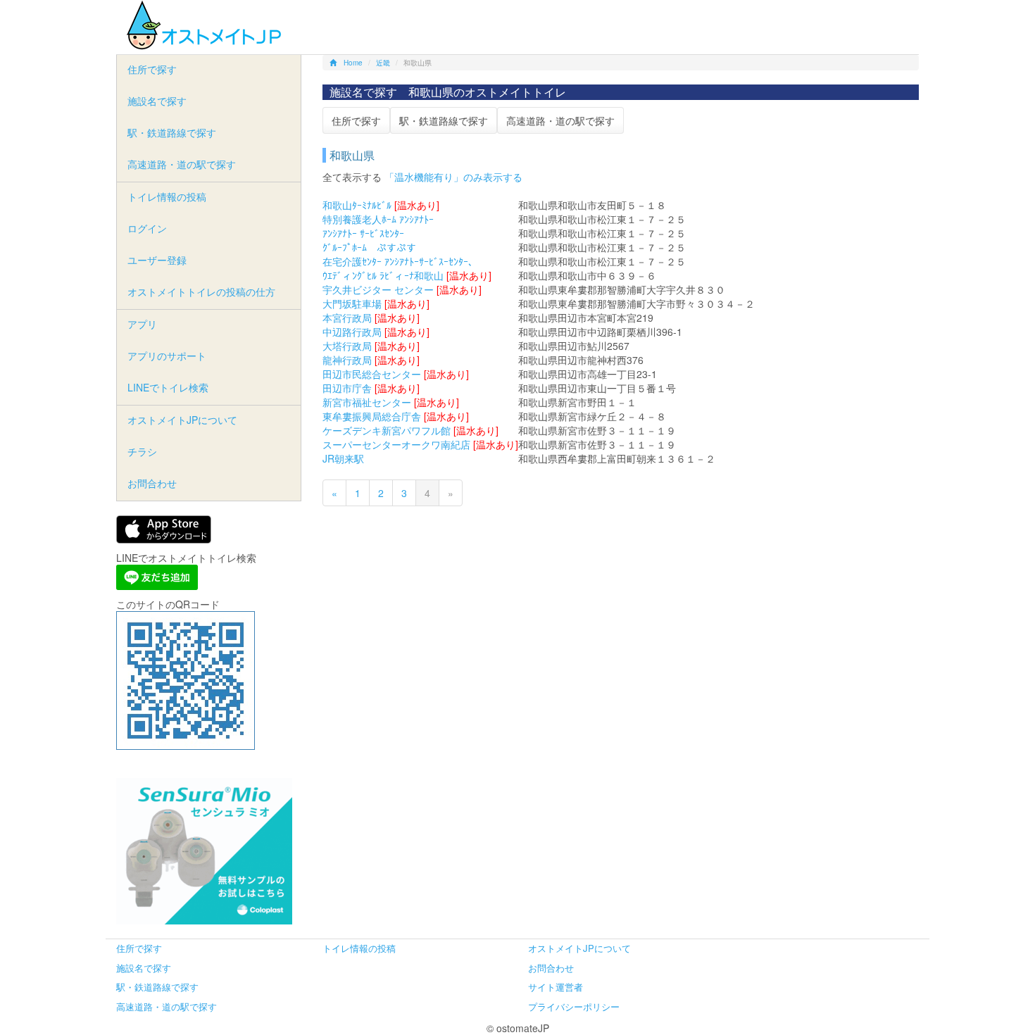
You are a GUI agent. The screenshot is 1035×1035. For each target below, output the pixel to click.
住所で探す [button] (356, 120)
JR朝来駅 (343, 458)
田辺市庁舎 (347, 388)
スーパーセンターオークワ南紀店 (396, 444)
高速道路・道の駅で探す (181, 164)
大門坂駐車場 (352, 303)
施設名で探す (157, 101)
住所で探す (152, 69)
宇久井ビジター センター (378, 289)
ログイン (147, 228)
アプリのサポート (166, 356)
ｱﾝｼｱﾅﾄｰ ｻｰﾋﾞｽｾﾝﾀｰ (363, 233)
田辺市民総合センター (371, 374)
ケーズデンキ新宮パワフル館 (386, 430)
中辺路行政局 (352, 332)
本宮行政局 (347, 317)
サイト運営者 (555, 986)
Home (353, 63)
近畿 (383, 63)
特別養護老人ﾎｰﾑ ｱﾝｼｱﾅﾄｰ (378, 219)
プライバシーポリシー (574, 1006)
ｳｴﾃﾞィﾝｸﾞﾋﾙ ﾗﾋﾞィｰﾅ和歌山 (383, 275)
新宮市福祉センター (366, 402)
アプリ (142, 324)
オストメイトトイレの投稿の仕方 (201, 291)
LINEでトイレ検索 (167, 387)
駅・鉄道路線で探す (171, 132)
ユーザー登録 (157, 260)
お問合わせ (152, 483)
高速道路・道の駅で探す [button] (560, 120)
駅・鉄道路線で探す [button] (443, 120)
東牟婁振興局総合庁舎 (371, 416)
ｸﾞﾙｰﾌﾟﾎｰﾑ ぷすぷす (369, 247)
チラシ (142, 451)
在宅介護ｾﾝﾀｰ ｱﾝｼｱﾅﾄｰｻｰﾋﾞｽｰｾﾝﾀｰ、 (400, 261)
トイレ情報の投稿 (166, 196)
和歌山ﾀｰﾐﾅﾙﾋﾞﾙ (356, 205)
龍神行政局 (347, 360)
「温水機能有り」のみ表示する (453, 177)
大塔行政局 (347, 346)
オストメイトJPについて (182, 420)
